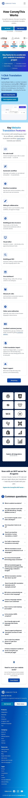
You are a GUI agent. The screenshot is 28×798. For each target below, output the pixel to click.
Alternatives (4, 758)
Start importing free (9, 95)
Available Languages (6, 723)
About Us (3, 732)
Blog (2, 753)
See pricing (14, 380)
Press (2, 738)
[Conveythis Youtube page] (21, 791)
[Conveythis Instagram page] (17, 791)
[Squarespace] (8, 405)
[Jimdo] (20, 441)
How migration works (9, 99)
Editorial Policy (4, 782)
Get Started (7, 704)
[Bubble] (8, 423)
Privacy (3, 769)
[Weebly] (20, 405)
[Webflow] (20, 414)
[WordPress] (8, 396)
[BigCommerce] (20, 432)
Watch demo (20, 704)
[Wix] (8, 414)
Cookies (3, 777)
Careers (3, 740)
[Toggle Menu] (24, 3)
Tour (2, 725)
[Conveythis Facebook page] (14, 791)
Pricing (3, 717)
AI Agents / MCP (5, 721)
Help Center (4, 751)
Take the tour (20, 28)
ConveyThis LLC (21, 795)
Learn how (20, 138)
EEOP (2, 775)
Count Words (14, 680)
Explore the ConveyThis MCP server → (14, 487)
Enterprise (3, 719)
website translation (19, 21)
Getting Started (5, 749)
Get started (7, 28)
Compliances (4, 773)
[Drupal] (8, 441)
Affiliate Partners (5, 736)
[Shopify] (8, 432)
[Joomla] (20, 423)
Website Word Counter (6, 760)
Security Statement (6, 779)
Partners (3, 734)
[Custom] (20, 396)
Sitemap (3, 743)
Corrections (4, 784)
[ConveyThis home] (8, 3)
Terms (2, 771)
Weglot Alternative (5, 756)
